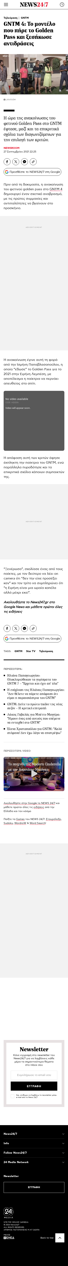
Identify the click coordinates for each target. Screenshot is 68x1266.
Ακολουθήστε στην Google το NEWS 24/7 (29, 803)
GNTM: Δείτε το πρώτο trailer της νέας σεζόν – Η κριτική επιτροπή (35, 706)
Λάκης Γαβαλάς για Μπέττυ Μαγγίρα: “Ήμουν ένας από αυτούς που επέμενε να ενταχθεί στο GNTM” (33, 718)
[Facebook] (7, 161)
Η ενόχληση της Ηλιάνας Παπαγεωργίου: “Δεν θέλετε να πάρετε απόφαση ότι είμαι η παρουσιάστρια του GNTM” (35, 694)
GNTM (25, 18)
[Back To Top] (59, 1237)
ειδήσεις (15, 611)
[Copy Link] (33, 161)
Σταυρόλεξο (53, 819)
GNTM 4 (56, 189)
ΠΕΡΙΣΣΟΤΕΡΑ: (13, 669)
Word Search (37, 823)
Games (20, 819)
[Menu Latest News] (62, 4)
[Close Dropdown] (63, 1134)
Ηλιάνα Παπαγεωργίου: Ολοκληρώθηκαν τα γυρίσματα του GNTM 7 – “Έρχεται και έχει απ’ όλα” (33, 679)
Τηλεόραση (11, 18)
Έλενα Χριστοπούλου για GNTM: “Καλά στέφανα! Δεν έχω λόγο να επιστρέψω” (34, 731)
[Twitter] (15, 161)
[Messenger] (24, 161)
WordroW (20, 823)
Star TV (30, 651)
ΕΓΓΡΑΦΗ (34, 1187)
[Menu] (6, 4)
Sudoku (8, 823)
